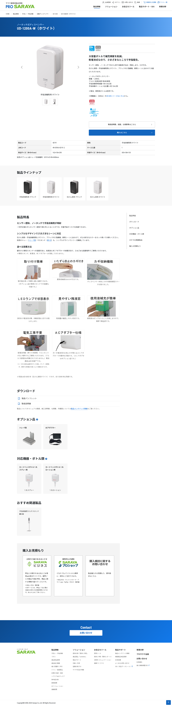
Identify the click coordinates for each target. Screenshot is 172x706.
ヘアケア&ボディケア (58, 676)
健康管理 (54, 689)
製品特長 (132, 216)
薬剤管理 (54, 683)
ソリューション (111, 7)
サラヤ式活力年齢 (78, 670)
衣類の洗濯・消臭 (57, 673)
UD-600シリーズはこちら (115, 96)
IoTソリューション (57, 686)
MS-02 (49, 240)
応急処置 (118, 660)
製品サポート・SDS (146, 7)
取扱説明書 (26, 404)
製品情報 (96, 7)
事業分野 (162, 7)
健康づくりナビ (99, 663)
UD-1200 (55, 14)
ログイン (117, 2)
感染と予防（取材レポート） (103, 657)
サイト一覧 (163, 2)
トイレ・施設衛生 (57, 670)
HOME (7, 14)
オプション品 (134, 228)
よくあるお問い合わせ (122, 663)
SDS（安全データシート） (123, 666)
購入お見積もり (135, 246)
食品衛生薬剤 (55, 660)
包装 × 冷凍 (76, 663)
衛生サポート (77, 660)
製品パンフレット (29, 398)
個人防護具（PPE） (57, 666)
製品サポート (120, 650)
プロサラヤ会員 (143, 654)
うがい (53, 657)
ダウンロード (134, 222)
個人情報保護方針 (142, 665)
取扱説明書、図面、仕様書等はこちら (122, 124)
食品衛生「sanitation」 (80, 657)
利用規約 (139, 662)
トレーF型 (32, 240)
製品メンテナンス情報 (79, 409)
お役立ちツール (128, 7)
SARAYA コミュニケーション (102, 660)
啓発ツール (97, 653)
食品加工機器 (55, 663)
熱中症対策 (55, 679)
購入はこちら (122, 132)
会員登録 (108, 2)
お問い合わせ (128, 2)
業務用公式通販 (151, 2)
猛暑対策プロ (77, 666)
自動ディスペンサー (43, 14)
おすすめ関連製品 (135, 240)
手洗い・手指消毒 (27, 14)
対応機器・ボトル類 (136, 234)
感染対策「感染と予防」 (80, 653)
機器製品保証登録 (120, 657)
